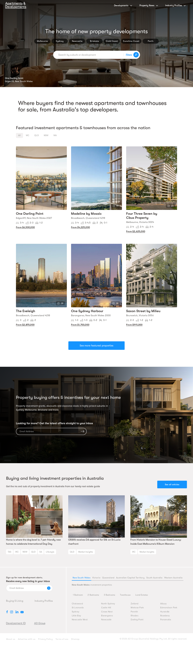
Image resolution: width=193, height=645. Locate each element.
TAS (9, 552)
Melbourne (42, 41)
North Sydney (108, 603)
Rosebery (165, 615)
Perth (150, 41)
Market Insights (85, 552)
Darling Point (137, 619)
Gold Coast (112, 41)
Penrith (134, 611)
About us (10, 639)
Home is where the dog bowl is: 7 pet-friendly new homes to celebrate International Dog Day (33, 541)
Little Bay (76, 615)
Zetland (134, 603)
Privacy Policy (45, 639)
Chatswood (77, 603)
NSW (25, 552)
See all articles (172, 484)
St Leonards (78, 607)
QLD (33, 552)
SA (40, 552)
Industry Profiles (44, 600)
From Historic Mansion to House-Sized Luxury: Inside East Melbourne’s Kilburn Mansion (155, 541)
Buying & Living (14, 600)
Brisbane (94, 41)
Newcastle (77, 41)
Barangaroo (107, 615)
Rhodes (134, 615)
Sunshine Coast (131, 41)
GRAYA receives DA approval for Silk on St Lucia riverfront (94, 541)
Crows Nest (107, 611)
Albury (163, 603)
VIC (17, 552)
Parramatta (165, 619)
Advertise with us (26, 639)
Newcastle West (80, 619)
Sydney (60, 41)
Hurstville (165, 611)
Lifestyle (50, 552)
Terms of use (62, 639)
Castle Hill (106, 607)
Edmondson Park (168, 607)
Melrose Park (137, 607)
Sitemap (75, 639)
